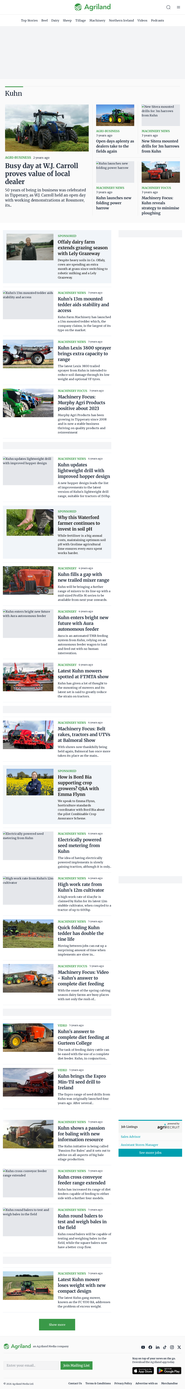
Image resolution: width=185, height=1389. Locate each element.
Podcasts (157, 20)
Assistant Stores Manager (139, 1145)
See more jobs (150, 1153)
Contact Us (75, 1383)
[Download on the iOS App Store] (143, 1370)
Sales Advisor (131, 1136)
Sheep (67, 20)
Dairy (55, 20)
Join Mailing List (76, 1365)
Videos (142, 20)
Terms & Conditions (98, 1383)
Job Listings (129, 1127)
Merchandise (169, 1383)
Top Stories (29, 20)
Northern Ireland (121, 20)
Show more (57, 1324)
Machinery (97, 20)
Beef (44, 20)
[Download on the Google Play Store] (169, 1370)
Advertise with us (146, 1383)
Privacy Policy (123, 1383)
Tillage (80, 20)
